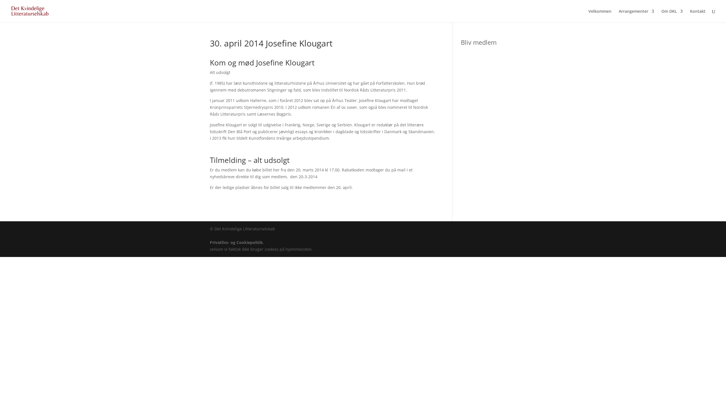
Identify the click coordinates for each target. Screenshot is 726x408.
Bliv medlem (479, 42)
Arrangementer (633, 11)
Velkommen (599, 11)
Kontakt (698, 11)
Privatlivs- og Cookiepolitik (236, 242)
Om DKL (669, 11)
